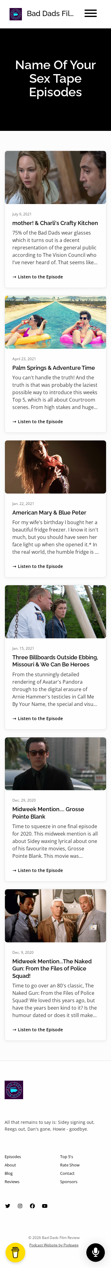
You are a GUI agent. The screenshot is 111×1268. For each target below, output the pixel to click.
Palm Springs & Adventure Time (53, 368)
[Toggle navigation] (90, 14)
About (10, 1165)
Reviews (12, 1181)
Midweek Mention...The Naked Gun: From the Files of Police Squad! (52, 968)
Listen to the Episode (40, 277)
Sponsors (68, 1181)
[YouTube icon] (45, 1206)
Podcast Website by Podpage (54, 1245)
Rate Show (70, 1165)
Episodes (13, 1156)
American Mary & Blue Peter (49, 512)
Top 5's (66, 1156)
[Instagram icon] (20, 1206)
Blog (9, 1173)
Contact (67, 1173)
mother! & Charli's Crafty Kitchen (55, 223)
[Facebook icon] (32, 1206)
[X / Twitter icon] (8, 1206)
